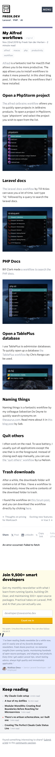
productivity (37, 50)
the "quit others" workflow (18, 460)
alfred (7, 50)
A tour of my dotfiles (16, 701)
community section (26, 743)
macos (17, 50)
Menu (47, 9)
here (28, 508)
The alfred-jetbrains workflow (20, 103)
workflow (8, 55)
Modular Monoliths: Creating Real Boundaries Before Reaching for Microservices (23, 709)
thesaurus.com (11, 419)
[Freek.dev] (6, 9)
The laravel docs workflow (18, 188)
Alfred (6, 63)
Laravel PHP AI (12, 20)
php (26, 50)
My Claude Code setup (17, 696)
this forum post (40, 500)
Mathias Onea (14, 667)
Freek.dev (11, 16)
